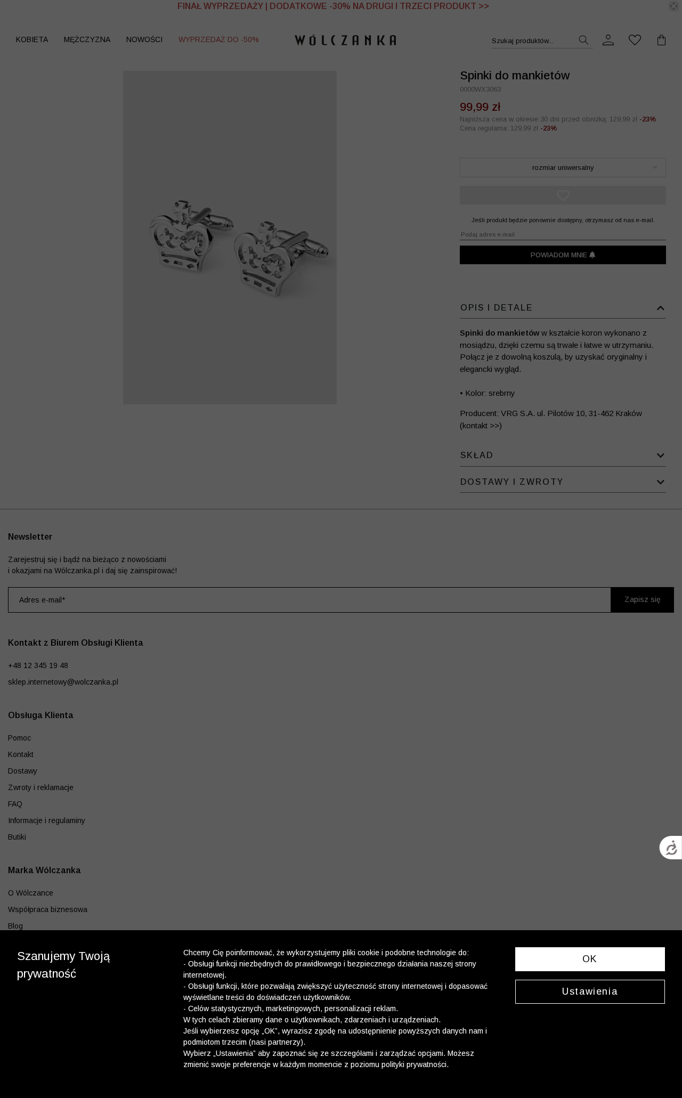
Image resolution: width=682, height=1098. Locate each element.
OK (590, 959)
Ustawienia (590, 991)
